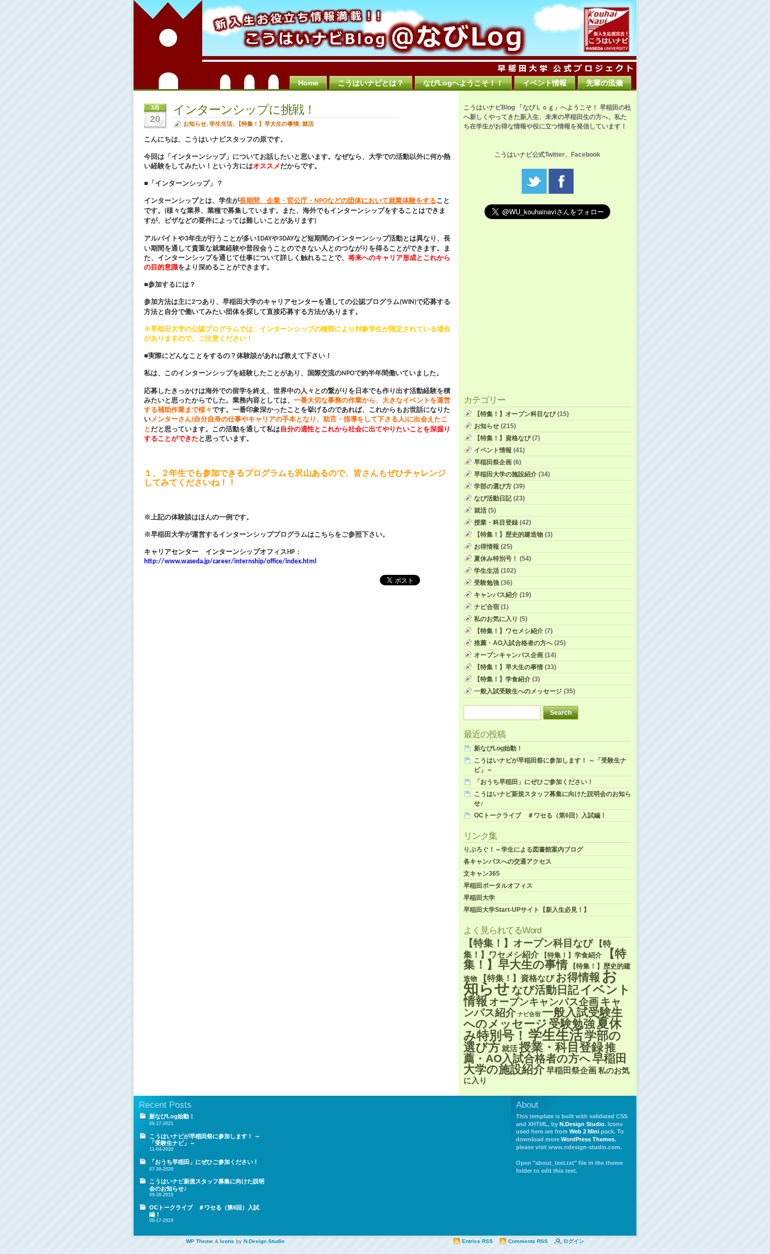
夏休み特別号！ (496, 558)
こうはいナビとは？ (371, 83)
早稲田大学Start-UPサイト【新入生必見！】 (527, 909)
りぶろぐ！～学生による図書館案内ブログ (523, 849)
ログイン (573, 1241)
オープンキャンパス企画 (508, 655)
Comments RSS (528, 1241)
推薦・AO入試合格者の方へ (513, 643)
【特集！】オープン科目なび (515, 414)
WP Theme (199, 1241)
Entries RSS (477, 1241)
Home (308, 83)
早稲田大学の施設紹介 (505, 474)
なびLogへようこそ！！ (463, 83)
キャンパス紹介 (496, 594)
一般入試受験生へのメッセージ (518, 691)
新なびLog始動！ (498, 748)
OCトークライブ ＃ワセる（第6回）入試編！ (540, 815)
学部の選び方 (493, 486)
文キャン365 (482, 873)
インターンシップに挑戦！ (244, 109)
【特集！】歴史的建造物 (508, 534)
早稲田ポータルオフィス (498, 885)
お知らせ (194, 124)
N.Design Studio (581, 1124)
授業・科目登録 (496, 522)
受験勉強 (486, 582)
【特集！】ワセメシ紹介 (508, 631)
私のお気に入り (496, 619)
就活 (308, 124)
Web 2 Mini (584, 1131)
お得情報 (486, 546)
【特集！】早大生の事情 (267, 124)
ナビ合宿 (486, 606)
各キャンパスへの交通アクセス (508, 861)
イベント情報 (545, 83)
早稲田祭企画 (493, 462)
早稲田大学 (479, 897)
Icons (227, 1241)
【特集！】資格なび (502, 438)
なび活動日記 (493, 498)
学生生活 (221, 124)
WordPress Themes (587, 1139)
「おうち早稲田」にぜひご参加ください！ (533, 782)
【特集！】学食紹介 (502, 679)
